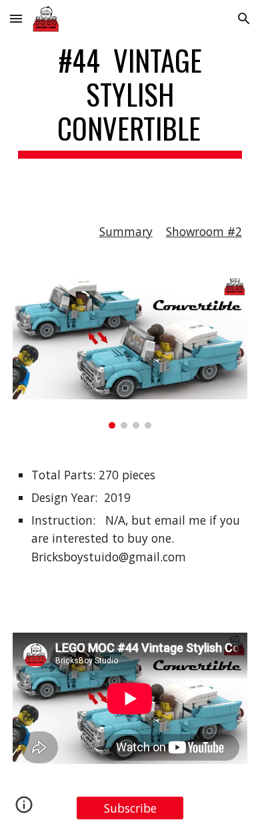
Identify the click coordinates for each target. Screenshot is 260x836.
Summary (126, 231)
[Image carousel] (130, 353)
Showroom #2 (204, 231)
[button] (16, 18)
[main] (130, 100)
